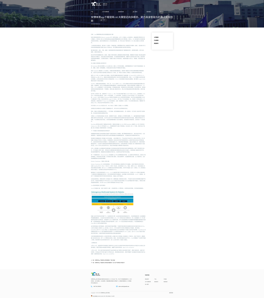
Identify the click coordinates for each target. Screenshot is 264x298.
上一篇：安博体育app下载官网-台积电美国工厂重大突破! (103, 260)
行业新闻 (156, 40)
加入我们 (135, 11)
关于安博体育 (105, 11)
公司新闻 (156, 37)
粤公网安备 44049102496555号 (99, 296)
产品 (92, 11)
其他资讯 (156, 43)
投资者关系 (121, 11)
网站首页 (147, 279)
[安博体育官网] (99, 4)
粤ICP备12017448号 (110, 296)
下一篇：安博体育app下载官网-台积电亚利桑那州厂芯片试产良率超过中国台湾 (107, 262)
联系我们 (149, 11)
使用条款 (171, 292)
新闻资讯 (156, 281)
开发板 (165, 279)
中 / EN (162, 11)
